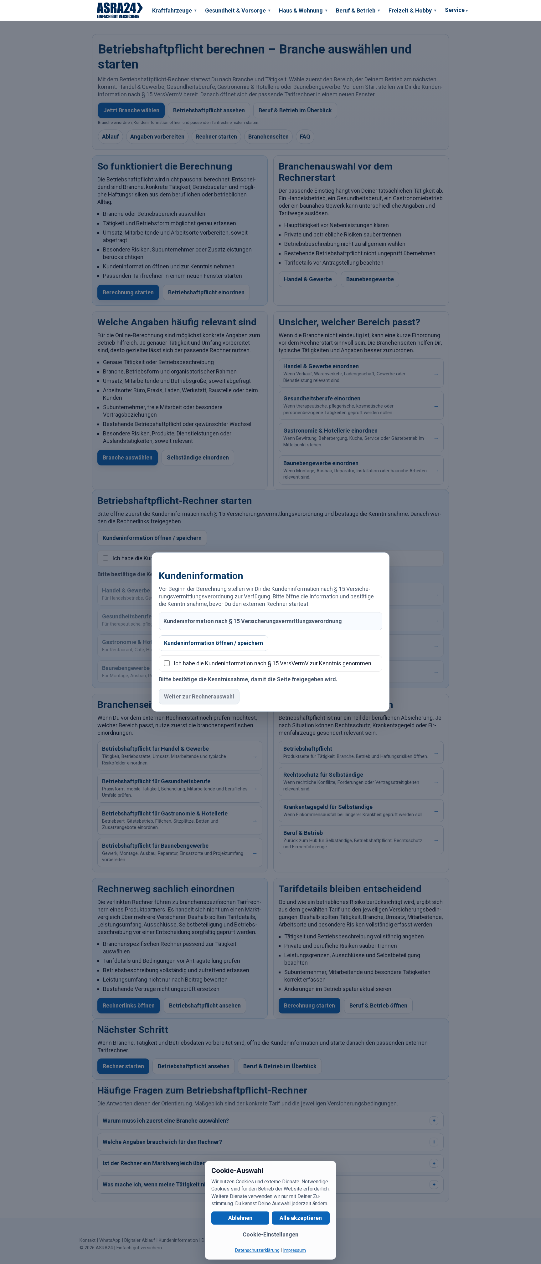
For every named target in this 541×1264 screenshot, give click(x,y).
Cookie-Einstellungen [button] (270, 1234)
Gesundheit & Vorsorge (237, 10)
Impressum (294, 1250)
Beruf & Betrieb (358, 10)
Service (456, 10)
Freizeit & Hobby (412, 10)
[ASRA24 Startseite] (119, 10)
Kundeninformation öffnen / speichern (213, 643)
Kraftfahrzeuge (174, 10)
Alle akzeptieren (301, 1218)
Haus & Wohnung (303, 10)
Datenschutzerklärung (257, 1250)
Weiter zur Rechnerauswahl (199, 696)
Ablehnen (240, 1218)
